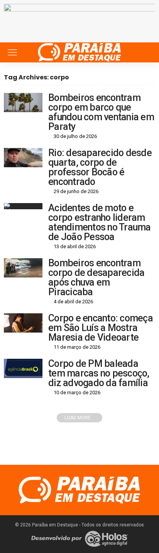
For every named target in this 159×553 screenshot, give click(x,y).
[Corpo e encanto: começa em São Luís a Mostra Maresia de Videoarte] (23, 323)
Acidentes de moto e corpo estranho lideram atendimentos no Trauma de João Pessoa (99, 222)
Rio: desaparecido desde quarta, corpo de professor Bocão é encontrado (100, 167)
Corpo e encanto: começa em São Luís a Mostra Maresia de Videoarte (100, 328)
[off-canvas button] (12, 52)
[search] (145, 52)
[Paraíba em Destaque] (79, 51)
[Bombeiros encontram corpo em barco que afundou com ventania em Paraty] (23, 102)
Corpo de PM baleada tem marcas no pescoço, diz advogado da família (98, 373)
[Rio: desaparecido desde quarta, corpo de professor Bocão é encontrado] (23, 157)
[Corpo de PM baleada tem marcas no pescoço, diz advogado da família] (23, 368)
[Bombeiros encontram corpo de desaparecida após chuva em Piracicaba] (23, 267)
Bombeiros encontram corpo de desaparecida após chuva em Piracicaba (96, 277)
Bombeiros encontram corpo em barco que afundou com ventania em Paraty (101, 112)
